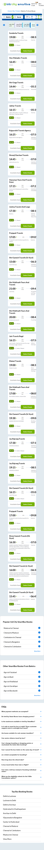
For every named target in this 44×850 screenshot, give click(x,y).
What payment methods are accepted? (15, 711)
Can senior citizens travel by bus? (13, 738)
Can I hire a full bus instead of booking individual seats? (19, 770)
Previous (3, 25)
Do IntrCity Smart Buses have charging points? (18, 716)
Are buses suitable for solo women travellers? (18, 733)
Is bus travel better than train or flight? (15, 765)
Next (36, 25)
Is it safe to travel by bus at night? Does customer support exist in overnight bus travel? (19, 727)
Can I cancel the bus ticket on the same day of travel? (20, 750)
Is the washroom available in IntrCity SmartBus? (18, 721)
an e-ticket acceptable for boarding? (14, 755)
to (9, 796)
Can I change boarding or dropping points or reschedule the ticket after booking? (17, 744)
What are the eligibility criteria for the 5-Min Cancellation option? (17, 777)
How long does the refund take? (13, 760)
